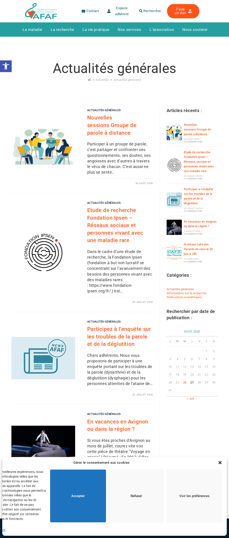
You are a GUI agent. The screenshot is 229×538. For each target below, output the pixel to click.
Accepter (78, 496)
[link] (6, 66)
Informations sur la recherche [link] (187, 293)
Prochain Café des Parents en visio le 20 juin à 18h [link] (198, 249)
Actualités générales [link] (127, 79)
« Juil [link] (190, 398)
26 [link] (185, 382)
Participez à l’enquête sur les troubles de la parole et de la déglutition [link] (119, 336)
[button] (220, 462)
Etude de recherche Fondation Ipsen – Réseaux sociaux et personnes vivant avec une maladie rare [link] (115, 225)
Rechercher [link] (151, 11)
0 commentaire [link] (193, 141)
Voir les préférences (194, 496)
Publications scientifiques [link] (184, 297)
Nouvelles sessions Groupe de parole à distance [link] (112, 125)
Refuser (136, 496)
